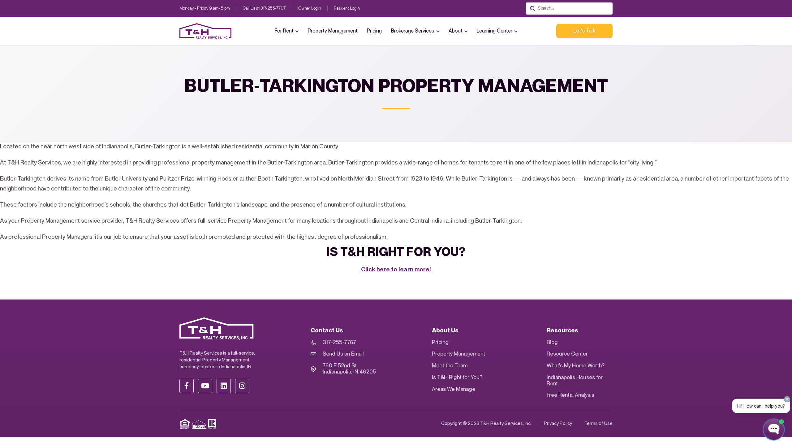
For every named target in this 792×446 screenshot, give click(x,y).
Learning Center (494, 31)
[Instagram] (242, 386)
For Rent (284, 31)
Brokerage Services (412, 31)
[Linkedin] (224, 386)
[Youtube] (205, 386)
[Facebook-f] (186, 386)
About (456, 31)
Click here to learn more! (396, 269)
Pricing (374, 31)
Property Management (333, 31)
